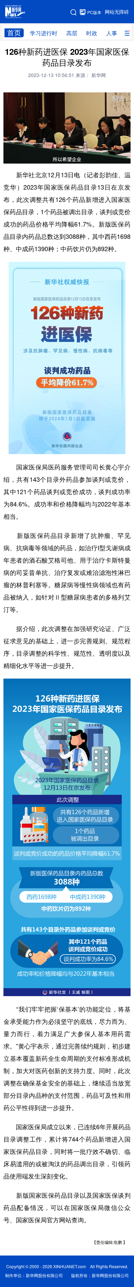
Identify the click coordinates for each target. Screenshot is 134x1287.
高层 (71, 33)
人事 (111, 33)
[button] (9, 156)
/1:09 (32, 156)
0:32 (22, 156)
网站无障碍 (117, 12)
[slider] (105, 156)
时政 (91, 33)
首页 (14, 32)
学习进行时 (43, 33)
